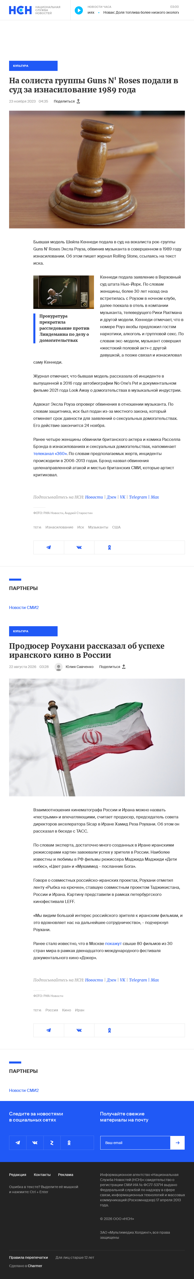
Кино (66, 1010)
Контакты (42, 1174)
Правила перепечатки (28, 1257)
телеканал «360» (50, 453)
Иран (79, 1010)
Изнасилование (59, 527)
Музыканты (98, 527)
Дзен (111, 497)
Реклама (65, 1174)
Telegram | (140, 497)
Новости (94, 497)
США (116, 527)
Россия (51, 1010)
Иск (80, 527)
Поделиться (64, 101)
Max (155, 497)
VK (122, 497)
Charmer (35, 1266)
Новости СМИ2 (24, 607)
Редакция (17, 1174)
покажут (113, 943)
